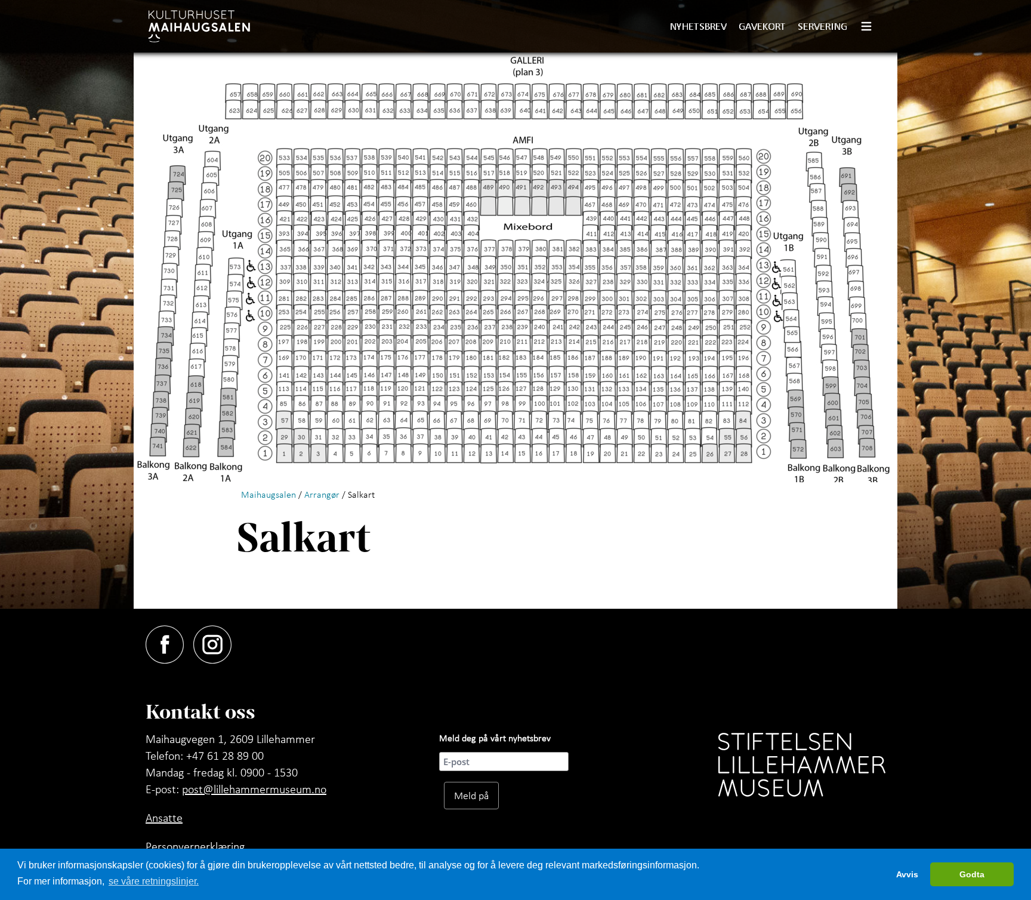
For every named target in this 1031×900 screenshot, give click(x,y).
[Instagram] (217, 642)
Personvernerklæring (195, 846)
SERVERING (822, 26)
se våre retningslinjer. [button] (154, 881)
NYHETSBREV (698, 26)
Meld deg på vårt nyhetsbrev (495, 737)
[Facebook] (169, 642)
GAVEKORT (762, 26)
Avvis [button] (907, 874)
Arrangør (321, 494)
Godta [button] (971, 874)
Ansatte (164, 817)
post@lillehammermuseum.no (254, 789)
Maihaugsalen (268, 494)
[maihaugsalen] (199, 26)
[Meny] (871, 26)
